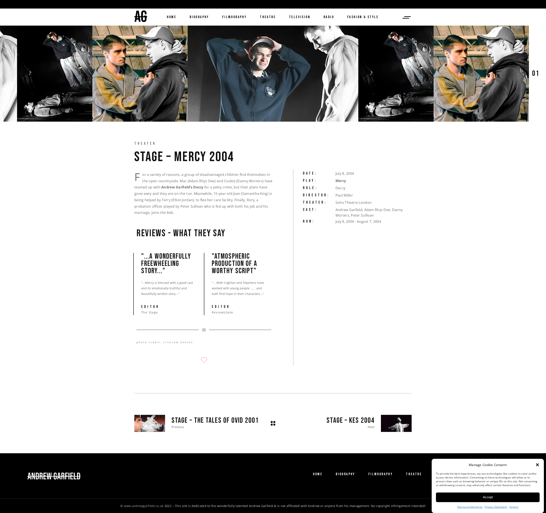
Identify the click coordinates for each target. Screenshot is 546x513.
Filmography (380, 474)
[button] (537, 465)
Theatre (414, 474)
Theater (145, 143)
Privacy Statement (496, 507)
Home (318, 474)
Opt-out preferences (469, 507)
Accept (488, 497)
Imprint (513, 507)
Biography (345, 474)
